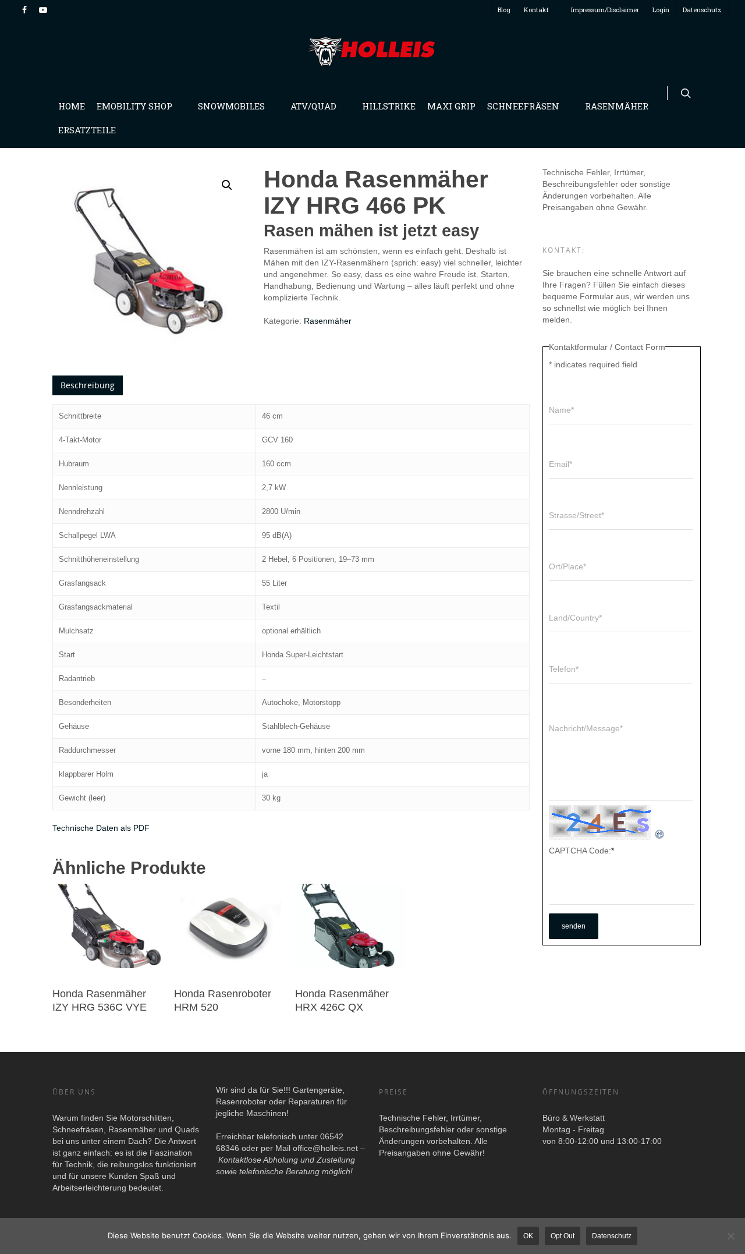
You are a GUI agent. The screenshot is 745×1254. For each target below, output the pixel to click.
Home (71, 106)
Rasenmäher (616, 106)
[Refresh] (660, 834)
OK (528, 1236)
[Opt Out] (730, 1236)
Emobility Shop (134, 106)
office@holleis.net (325, 1148)
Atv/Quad (313, 106)
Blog (504, 9)
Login (660, 9)
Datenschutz (702, 9)
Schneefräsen (523, 106)
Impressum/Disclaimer (605, 9)
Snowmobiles (231, 106)
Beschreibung (88, 385)
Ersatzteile (87, 130)
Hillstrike (389, 106)
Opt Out (562, 1236)
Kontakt (536, 9)
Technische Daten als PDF (101, 828)
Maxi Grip (451, 106)
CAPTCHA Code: (581, 850)
